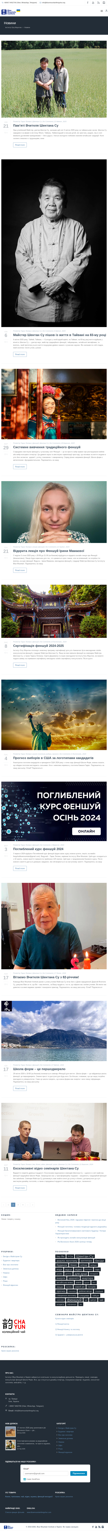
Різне (5, 1281)
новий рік (79, 1287)
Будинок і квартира (11, 1260)
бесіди (99, 1260)
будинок (62, 1265)
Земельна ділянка (11, 1269)
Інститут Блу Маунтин (13, 27)
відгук (68, 1269)
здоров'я (73, 1278)
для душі (81, 1274)
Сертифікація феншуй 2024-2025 (38, 645)
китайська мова (65, 1282)
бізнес (38, 1164)
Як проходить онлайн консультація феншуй (76, 1238)
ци (86, 1300)
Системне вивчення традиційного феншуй (46, 447)
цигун (55, 1164)
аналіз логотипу (39, 754)
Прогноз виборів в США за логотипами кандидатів (53, 758)
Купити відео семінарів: (64, 1319)
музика (69, 1287)
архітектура (86, 1261)
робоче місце (85, 1291)
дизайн (59, 1274)
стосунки (84, 1295)
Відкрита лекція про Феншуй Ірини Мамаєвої (48, 551)
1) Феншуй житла (62, 1324)
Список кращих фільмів (14, 1512)
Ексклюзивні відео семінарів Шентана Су (46, 1168)
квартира (87, 1278)
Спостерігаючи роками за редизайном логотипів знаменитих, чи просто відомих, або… (34, 1443)
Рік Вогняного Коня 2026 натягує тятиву (75, 1242)
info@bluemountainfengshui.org (53, 3)
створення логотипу (66, 1295)
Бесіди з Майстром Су (12, 1256)
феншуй (36, 443)
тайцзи (95, 1295)
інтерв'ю (60, 1304)
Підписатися (79, 1473)
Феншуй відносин (10, 1285)
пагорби (92, 1287)
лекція (35, 547)
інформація (71, 1304)
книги (78, 1282)
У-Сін (70, 1256)
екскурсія (94, 1274)
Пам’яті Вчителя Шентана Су (35, 125)
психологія (72, 1291)
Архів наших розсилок (10, 1351)
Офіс (5, 1277)
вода (59, 1269)
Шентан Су (37, 121)
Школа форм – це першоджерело (39, 1069)
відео (43, 1164)
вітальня (88, 1269)
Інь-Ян (60, 1256)
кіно (94, 1282)
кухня (87, 1283)
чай (101, 1300)
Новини (27, 27)
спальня (99, 1291)
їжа (34, 1164)
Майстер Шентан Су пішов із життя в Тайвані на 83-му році (59, 335)
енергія (61, 1278)
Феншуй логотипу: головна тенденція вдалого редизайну (82, 1227)
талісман (60, 1300)
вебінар (83, 1265)
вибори (48, 754)
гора (97, 1269)
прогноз (55, 754)
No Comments (48, 121)
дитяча (68, 1274)
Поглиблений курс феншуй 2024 (38, 849)
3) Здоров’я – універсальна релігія (69, 1335)
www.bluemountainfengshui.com (39, 1512)
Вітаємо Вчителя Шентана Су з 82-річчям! (46, 977)
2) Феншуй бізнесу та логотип (67, 1329)
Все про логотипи (10, 1265)
